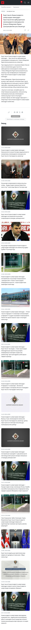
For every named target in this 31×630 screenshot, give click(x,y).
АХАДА (3, 11)
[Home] (2, 2)
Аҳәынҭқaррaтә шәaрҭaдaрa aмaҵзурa (15, 119)
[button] (6, 7)
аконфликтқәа (15, 116)
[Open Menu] (28, 2)
